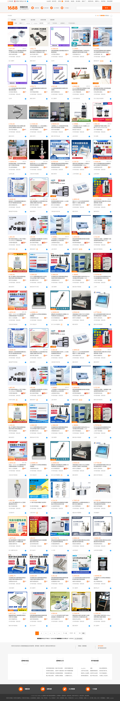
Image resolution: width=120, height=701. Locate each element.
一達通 (107, 698)
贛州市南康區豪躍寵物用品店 (13, 506)
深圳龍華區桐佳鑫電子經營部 (98, 242)
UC (88, 698)
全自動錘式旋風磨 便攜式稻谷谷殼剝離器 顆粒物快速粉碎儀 (81, 541)
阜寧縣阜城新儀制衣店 (51, 670)
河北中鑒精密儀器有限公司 (98, 129)
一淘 (49, 698)
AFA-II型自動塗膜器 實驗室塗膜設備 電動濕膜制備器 (17, 89)
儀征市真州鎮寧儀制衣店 (61, 668)
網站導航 (87, 695)
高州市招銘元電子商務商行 (35, 54)
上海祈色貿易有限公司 (77, 167)
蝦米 (66, 698)
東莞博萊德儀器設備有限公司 (77, 242)
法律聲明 (58, 695)
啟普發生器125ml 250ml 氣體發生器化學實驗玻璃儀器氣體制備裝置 (38, 164)
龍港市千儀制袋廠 (59, 670)
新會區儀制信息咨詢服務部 (71, 673)
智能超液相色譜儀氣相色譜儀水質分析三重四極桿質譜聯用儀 (59, 541)
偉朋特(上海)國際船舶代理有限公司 (89, 673)
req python (83, 668)
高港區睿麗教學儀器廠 (35, 167)
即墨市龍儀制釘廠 (69, 668)
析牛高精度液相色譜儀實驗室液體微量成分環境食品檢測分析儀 (59, 503)
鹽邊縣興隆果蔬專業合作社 (96, 670)
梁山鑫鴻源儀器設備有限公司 (13, 167)
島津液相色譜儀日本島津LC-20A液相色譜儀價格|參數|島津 (59, 202)
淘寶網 (38, 698)
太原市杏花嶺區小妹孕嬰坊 (87, 670)
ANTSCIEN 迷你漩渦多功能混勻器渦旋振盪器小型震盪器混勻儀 (59, 616)
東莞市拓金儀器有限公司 (13, 280)
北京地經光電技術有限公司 (56, 54)
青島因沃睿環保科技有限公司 (77, 543)
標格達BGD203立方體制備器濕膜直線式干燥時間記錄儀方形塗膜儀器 (17, 51)
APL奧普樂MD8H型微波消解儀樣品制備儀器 (38, 315)
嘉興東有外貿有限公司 (98, 619)
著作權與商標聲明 (51, 695)
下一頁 (65, 633)
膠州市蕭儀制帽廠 (69, 670)
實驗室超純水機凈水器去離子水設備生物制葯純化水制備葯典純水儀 (80, 616)
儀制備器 (84, 646)
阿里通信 (81, 698)
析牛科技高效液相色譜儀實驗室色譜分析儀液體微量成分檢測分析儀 (102, 277)
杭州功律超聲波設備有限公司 (56, 318)
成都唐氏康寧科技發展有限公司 (13, 543)
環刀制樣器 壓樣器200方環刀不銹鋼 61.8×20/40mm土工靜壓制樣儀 (17, 239)
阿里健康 (102, 698)
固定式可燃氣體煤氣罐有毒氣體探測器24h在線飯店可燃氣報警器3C (102, 164)
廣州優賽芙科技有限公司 (35, 280)
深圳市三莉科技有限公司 (98, 318)
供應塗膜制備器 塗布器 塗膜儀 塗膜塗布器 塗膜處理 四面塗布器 (17, 126)
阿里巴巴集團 (9, 698)
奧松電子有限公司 (76, 129)
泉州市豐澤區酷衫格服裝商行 (77, 506)
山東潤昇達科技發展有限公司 (98, 167)
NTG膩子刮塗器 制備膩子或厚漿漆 (38, 502)
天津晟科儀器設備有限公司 (13, 242)
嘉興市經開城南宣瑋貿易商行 (56, 92)
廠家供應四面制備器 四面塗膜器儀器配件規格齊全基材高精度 (102, 89)
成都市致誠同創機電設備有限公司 (13, 54)
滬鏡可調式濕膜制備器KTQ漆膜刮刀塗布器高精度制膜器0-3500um (80, 164)
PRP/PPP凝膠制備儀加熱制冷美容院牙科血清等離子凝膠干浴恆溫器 (38, 277)
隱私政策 (69, 695)
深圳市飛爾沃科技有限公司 (77, 205)
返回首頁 (71, 638)
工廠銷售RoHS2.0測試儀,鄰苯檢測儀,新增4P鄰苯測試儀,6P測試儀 (59, 126)
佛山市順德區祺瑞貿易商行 (98, 581)
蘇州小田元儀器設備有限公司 (56, 205)
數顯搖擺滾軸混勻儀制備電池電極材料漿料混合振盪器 (17, 616)
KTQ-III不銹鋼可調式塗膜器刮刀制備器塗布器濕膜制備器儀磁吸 (81, 89)
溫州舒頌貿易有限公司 (35, 543)
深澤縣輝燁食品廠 (34, 318)
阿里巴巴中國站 (25, 698)
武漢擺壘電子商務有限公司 (56, 581)
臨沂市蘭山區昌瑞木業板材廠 (97, 675)
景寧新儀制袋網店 (50, 668)
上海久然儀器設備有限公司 (77, 92)
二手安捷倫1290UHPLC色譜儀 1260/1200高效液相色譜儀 (81, 126)
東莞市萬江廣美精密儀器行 (35, 205)
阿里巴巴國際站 (17, 698)
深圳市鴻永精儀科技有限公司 (56, 129)
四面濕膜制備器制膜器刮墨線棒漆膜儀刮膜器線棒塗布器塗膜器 (59, 578)
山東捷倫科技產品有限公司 (56, 242)
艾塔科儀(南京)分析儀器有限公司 (77, 54)
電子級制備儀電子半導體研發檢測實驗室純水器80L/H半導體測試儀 (17, 541)
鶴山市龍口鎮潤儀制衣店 (52, 675)
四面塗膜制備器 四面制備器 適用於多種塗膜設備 (60, 51)
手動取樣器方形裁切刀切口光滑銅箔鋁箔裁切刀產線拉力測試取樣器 (80, 315)
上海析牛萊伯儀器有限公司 (98, 280)
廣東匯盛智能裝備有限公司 (56, 167)
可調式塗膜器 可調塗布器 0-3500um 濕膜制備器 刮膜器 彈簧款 (102, 616)
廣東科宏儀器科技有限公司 (98, 205)
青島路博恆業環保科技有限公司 (98, 543)
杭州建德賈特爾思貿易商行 (56, 506)
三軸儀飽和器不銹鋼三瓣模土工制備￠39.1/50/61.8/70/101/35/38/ (102, 126)
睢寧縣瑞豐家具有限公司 (87, 675)
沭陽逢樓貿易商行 (55, 280)
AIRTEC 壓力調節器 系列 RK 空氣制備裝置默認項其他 (17, 503)
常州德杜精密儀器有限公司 (35, 506)
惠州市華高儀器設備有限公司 (77, 280)
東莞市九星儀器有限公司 (77, 318)
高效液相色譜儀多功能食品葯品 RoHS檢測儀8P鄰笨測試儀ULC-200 (81, 277)
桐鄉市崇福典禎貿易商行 (77, 581)
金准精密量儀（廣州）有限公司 (98, 54)
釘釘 (98, 698)
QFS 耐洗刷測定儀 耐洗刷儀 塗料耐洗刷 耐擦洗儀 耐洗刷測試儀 (81, 578)
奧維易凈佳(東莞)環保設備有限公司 (77, 619)
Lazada (112, 698)
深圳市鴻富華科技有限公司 (13, 619)
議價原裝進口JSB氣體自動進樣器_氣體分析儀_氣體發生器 (81, 503)
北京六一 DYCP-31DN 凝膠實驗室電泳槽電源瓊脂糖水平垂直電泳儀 (17, 315)
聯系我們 (82, 695)
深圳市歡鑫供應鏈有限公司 (35, 92)
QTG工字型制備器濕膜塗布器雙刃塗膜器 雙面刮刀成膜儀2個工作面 (38, 51)
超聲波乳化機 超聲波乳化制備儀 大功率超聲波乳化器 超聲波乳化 (60, 315)
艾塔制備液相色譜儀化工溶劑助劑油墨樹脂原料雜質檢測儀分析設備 (80, 51)
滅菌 (91, 668)
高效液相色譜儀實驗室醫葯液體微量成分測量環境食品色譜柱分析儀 (102, 51)
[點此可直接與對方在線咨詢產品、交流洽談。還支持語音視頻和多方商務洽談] (25, 61)
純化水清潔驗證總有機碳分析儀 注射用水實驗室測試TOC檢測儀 (102, 315)
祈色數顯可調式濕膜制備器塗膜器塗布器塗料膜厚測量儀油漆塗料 (59, 277)
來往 (95, 698)
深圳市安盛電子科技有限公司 (56, 619)
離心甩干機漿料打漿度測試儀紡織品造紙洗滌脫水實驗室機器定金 (17, 277)
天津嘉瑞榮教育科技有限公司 (56, 543)
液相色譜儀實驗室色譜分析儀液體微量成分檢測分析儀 (38, 541)
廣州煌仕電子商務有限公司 (105, 670)
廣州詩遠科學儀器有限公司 (35, 242)
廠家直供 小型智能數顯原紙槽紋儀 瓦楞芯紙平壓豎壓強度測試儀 (17, 202)
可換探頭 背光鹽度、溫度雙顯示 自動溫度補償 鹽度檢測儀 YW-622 (102, 239)
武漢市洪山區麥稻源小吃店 (96, 673)
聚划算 (45, 698)
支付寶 (91, 698)
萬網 (85, 698)
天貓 (42, 698)
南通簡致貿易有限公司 (13, 581)
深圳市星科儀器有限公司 (13, 129)
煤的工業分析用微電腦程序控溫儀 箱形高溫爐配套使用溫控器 (102, 503)
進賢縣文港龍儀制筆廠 (60, 675)
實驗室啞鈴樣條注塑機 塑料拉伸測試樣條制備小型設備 (102, 202)
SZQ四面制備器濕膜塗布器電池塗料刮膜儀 (38, 89)
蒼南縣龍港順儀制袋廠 (60, 673)
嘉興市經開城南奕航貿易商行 (35, 581)
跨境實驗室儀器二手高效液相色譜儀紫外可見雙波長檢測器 (17, 164)
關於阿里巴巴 (75, 695)
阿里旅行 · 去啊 (55, 698)
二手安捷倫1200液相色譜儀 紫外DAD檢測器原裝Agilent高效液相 (60, 239)
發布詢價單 (100, 646)
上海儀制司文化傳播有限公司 (71, 675)
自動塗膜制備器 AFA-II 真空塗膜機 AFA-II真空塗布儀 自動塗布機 (38, 126)
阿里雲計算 (70, 698)
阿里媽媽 (62, 698)
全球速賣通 (33, 698)
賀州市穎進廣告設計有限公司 (106, 673)
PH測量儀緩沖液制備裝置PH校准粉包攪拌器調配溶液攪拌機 (39, 239)
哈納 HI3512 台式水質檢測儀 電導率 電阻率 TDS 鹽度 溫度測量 (80, 202)
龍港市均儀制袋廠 (50, 673)
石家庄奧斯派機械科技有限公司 (98, 92)
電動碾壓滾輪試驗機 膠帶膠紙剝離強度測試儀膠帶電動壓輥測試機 (59, 164)
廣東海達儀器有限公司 (13, 205)
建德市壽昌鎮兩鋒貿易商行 (35, 619)
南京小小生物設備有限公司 (13, 318)
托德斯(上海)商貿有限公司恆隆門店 (107, 675)
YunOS (76, 698)
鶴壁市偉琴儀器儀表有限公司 (98, 506)
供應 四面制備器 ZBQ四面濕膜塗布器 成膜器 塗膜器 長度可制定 (38, 202)
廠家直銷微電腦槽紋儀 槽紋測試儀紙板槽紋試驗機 (81, 239)
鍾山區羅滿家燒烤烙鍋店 (105, 668)
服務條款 (64, 695)
